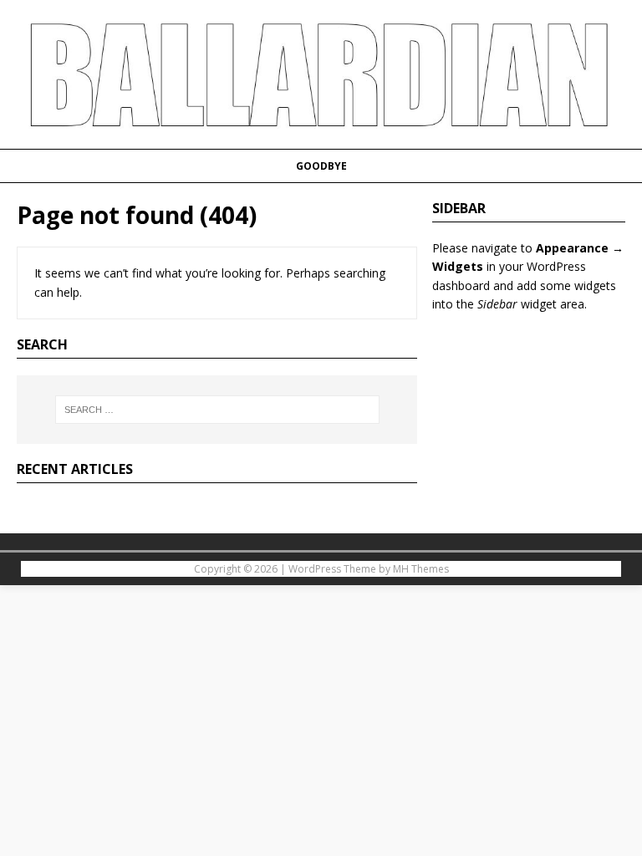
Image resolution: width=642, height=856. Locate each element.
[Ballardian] (321, 138)
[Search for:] (217, 409)
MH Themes (421, 569)
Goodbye (321, 166)
